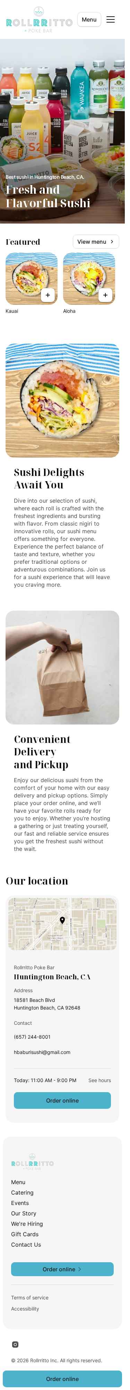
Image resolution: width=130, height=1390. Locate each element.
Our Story (23, 1213)
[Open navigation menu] (111, 19)
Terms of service (30, 1297)
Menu (89, 19)
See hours (99, 1080)
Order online (62, 1100)
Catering (22, 1192)
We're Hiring (27, 1223)
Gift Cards (24, 1234)
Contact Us (26, 1244)
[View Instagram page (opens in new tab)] (15, 1344)
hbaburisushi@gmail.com (42, 1053)
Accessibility (25, 1309)
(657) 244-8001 (32, 1038)
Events (20, 1202)
